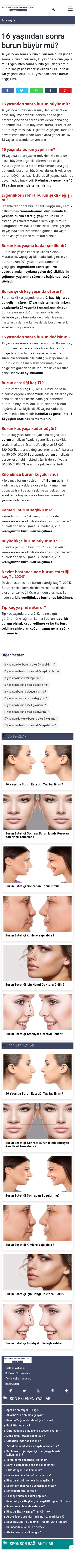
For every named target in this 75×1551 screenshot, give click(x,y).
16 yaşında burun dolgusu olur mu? (24, 691)
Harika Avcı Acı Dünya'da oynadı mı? (29, 1475)
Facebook (8, 90)
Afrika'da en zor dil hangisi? (23, 1532)
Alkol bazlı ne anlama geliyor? (25, 1415)
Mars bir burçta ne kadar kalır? (25, 1435)
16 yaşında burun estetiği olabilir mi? (25, 684)
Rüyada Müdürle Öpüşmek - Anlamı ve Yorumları (36, 1521)
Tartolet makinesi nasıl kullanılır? (27, 1459)
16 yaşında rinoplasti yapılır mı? (22, 678)
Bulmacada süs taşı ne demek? (26, 1527)
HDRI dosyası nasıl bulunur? (24, 1470)
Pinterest (65, 90)
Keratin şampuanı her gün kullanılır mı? (30, 1464)
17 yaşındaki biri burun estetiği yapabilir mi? (30, 725)
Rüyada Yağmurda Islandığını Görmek (30, 1420)
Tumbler (51, 90)
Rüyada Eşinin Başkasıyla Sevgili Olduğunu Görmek (38, 1501)
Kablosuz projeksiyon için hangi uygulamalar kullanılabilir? (34, 1453)
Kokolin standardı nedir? (22, 1490)
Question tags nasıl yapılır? (23, 1440)
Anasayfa (8, 20)
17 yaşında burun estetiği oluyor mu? (26, 711)
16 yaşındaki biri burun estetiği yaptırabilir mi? (31, 671)
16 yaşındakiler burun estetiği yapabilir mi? (29, 664)
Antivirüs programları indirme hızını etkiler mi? (35, 1516)
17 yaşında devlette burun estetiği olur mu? (30, 718)
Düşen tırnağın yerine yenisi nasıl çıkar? (31, 1485)
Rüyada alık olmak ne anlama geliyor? (29, 1480)
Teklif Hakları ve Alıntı (18, 1378)
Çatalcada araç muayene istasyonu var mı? (33, 1430)
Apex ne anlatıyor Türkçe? (22, 1410)
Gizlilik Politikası (15, 1368)
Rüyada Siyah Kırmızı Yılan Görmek (28, 1511)
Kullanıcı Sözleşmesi (18, 1373)
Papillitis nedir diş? (18, 1425)
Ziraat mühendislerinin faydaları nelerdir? (32, 1446)
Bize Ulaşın (12, 1383)
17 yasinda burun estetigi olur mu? (24, 705)
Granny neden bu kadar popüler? (26, 1496)
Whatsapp (36, 90)
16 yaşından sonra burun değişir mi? (25, 698)
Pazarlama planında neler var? (25, 1506)
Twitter (22, 90)
